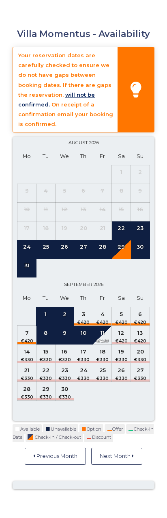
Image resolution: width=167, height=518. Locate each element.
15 (45, 351)
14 (27, 351)
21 (27, 370)
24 (83, 370)
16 (64, 351)
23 (64, 370)
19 (121, 351)
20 (140, 351)
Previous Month (56, 456)
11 (103, 332)
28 (26, 389)
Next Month (116, 456)
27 (140, 370)
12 (121, 332)
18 (102, 351)
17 (83, 351)
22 (45, 370)
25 (102, 370)
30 (64, 389)
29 (45, 389)
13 (140, 332)
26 (121, 370)
